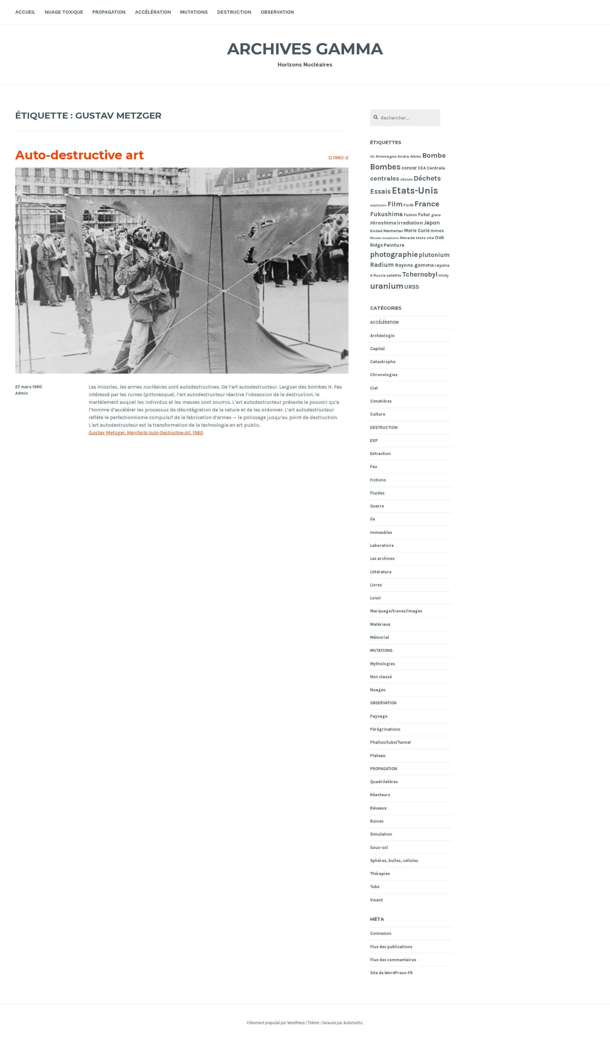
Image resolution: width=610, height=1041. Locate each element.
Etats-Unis (415, 190)
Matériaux (380, 624)
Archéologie (382, 335)
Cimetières (381, 401)
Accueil (25, 12)
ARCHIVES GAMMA (305, 49)
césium (406, 179)
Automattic (353, 1022)
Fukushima (386, 214)
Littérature (380, 571)
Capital (377, 348)
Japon (432, 222)
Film (395, 204)
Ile (372, 519)
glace (436, 215)
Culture (377, 414)
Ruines (376, 821)
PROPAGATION (108, 12)
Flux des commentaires (393, 959)
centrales (384, 178)
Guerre (377, 506)
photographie (394, 254)
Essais (380, 191)
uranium (386, 286)
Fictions (378, 480)
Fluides (377, 493)
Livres (376, 585)
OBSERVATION (277, 12)
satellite (393, 275)
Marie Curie (417, 230)
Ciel (374, 388)
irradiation (410, 223)
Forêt (408, 205)
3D (372, 157)
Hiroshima (383, 223)
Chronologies (383, 374)
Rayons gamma (414, 265)
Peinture (394, 245)
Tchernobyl (420, 274)
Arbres (415, 156)
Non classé (381, 676)
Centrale (436, 168)
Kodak (376, 230)
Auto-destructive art (79, 155)
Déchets (427, 178)
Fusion (410, 214)
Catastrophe (382, 361)
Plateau (377, 755)
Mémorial (379, 637)
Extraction (380, 453)
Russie (379, 275)
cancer (409, 168)
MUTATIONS (194, 12)
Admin (21, 393)
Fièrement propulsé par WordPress (276, 1022)
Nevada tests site (417, 237)
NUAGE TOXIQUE (64, 12)
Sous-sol (379, 847)
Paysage (378, 716)
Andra (403, 156)
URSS (411, 286)
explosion (378, 205)
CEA (422, 168)
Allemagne (386, 156)
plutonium (434, 255)
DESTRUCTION (234, 12)
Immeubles (381, 532)
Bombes (385, 166)
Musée (375, 238)
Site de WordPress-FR (391, 972)
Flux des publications (391, 946)
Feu (373, 466)
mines (437, 230)
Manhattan (393, 231)
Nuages (377, 689)
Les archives (382, 558)
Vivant (376, 900)
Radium (382, 264)
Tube (374, 886)
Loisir (375, 598)
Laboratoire (382, 545)
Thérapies (380, 873)
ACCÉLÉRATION (153, 12)
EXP (374, 440)
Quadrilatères (384, 781)
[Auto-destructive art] (182, 372)
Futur (424, 214)
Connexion (380, 933)
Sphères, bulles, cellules (394, 860)
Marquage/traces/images (396, 611)
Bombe (434, 155)
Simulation (381, 834)
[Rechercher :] (405, 118)
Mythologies (382, 663)
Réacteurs (380, 794)
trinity (444, 275)
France (427, 203)
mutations (390, 238)
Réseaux (378, 808)
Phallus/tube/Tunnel (390, 742)
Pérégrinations (385, 729)
